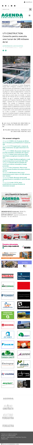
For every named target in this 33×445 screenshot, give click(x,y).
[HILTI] (16, 237)
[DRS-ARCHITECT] (24, 374)
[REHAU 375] (16, 246)
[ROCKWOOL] (8, 325)
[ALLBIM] (16, 228)
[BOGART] (8, 384)
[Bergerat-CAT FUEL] (24, 315)
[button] (28, 2)
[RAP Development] (24, 276)
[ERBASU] (8, 286)
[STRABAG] (8, 276)
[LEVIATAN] (24, 354)
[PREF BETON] (16, 255)
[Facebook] (2, 6)
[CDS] (24, 295)
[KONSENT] (8, 295)
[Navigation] (30, 15)
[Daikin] (8, 345)
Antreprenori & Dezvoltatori (13, 46)
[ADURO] (24, 285)
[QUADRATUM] (24, 305)
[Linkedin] (5, 6)
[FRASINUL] (24, 325)
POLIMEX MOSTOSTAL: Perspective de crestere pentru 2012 (17, 130)
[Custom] (8, 6)
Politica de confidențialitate (8, 435)
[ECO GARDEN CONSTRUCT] (8, 354)
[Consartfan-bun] (8, 305)
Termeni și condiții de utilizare (9, 434)
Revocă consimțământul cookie (10, 444)
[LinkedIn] (5, 51)
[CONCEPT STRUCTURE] (24, 384)
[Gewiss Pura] (24, 345)
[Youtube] (11, 6)
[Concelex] (16, 264)
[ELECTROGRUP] (8, 364)
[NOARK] (8, 315)
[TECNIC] (16, 24)
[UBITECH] (24, 364)
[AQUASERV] (24, 335)
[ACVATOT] (8, 335)
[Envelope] (14, 6)
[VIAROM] (8, 374)
